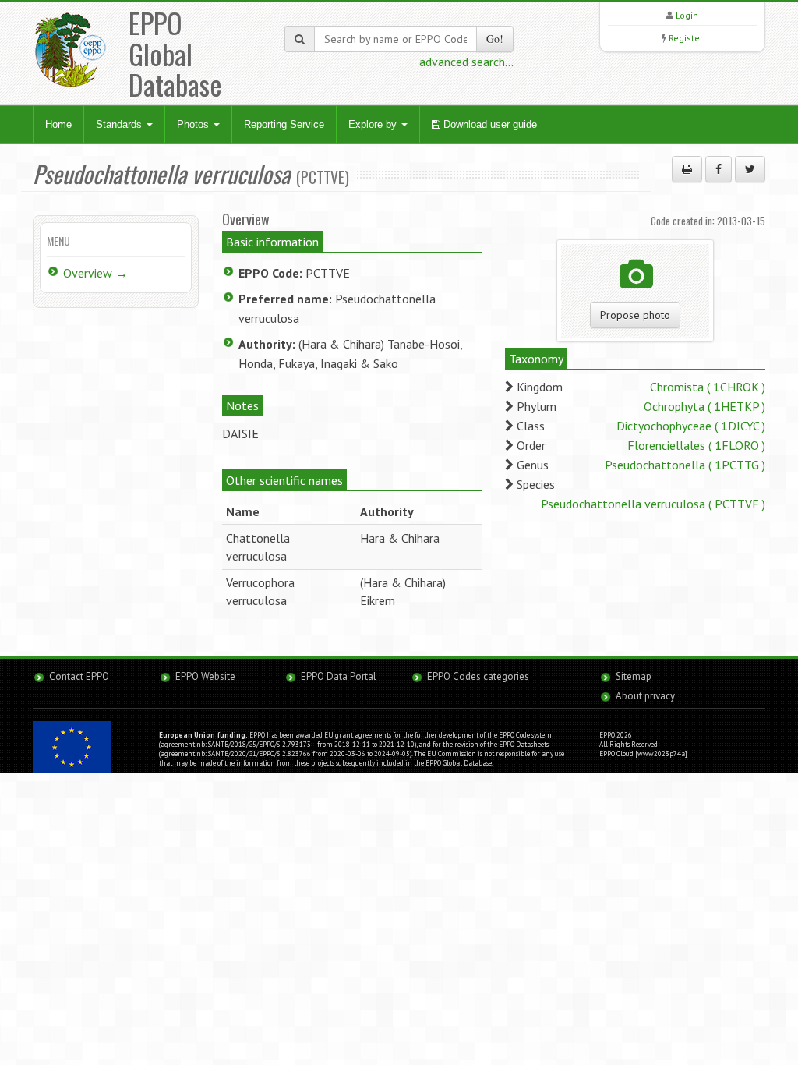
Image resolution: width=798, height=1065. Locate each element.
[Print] (687, 169)
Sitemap (633, 676)
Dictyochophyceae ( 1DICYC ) (690, 425)
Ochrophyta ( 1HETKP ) (704, 406)
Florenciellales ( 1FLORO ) (696, 445)
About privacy (645, 695)
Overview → (95, 273)
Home (58, 124)
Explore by (374, 124)
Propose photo (635, 315)
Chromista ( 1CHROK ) (707, 387)
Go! (494, 38)
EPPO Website (205, 676)
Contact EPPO (79, 676)
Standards (120, 124)
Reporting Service (284, 124)
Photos (194, 124)
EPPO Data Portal (338, 676)
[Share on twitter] (750, 169)
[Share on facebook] (718, 169)
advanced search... (466, 61)
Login (687, 15)
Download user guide (488, 124)
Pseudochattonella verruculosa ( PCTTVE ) (653, 503)
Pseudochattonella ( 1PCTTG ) (685, 464)
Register (686, 38)
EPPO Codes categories (478, 676)
